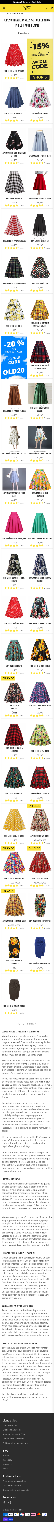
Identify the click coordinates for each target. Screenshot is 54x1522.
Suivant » (31, 1023)
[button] (11, 78)
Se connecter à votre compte (16, 1490)
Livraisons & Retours (12, 1429)
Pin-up (6, 1455)
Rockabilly (7, 1460)
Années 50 (7, 1464)
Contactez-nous (10, 1425)
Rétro (5, 1468)
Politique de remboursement (16, 1443)
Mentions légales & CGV (14, 1434)
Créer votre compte (12, 1485)
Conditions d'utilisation (13, 1438)
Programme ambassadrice (14, 1481)
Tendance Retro (16, 1510)
